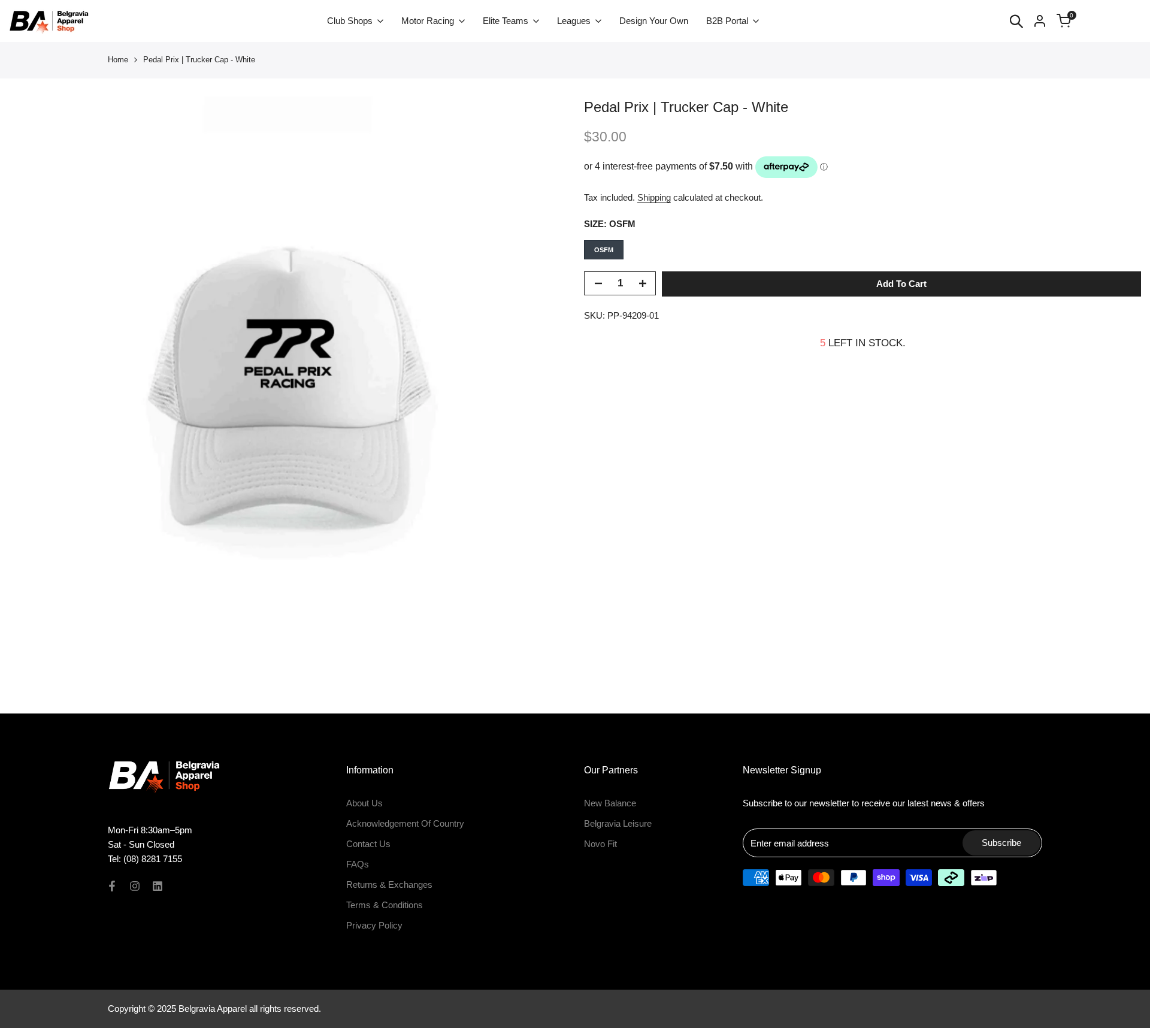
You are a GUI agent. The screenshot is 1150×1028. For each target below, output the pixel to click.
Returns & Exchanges (389, 884)
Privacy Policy (374, 925)
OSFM (603, 249)
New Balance (610, 803)
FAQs (357, 864)
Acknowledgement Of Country (405, 823)
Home (118, 59)
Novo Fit (600, 844)
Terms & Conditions (384, 905)
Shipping (654, 197)
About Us (364, 803)
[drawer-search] (1016, 21)
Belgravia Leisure (618, 823)
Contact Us (368, 844)
